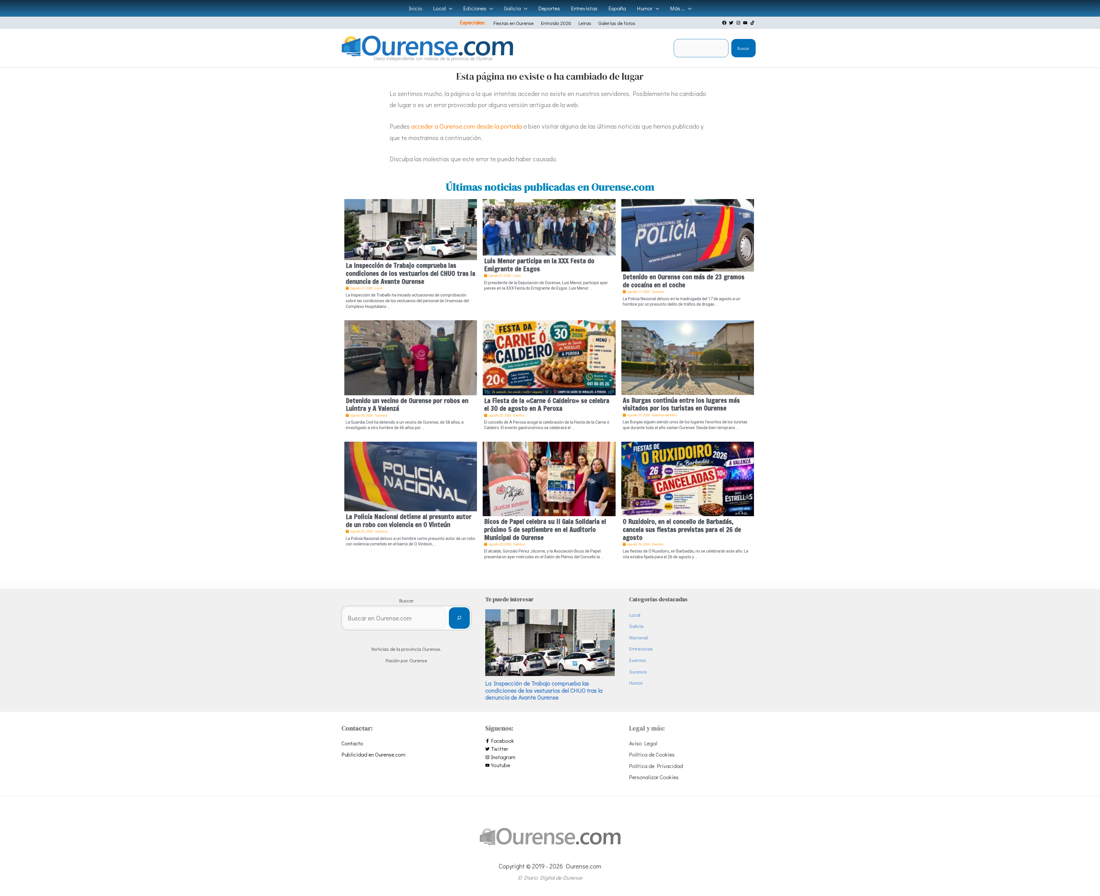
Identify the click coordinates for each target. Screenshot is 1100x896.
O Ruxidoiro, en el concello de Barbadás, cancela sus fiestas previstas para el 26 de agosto (682, 529)
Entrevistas (641, 648)
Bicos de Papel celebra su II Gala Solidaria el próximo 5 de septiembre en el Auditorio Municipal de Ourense (545, 529)
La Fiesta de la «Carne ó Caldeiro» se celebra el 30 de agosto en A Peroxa (546, 404)
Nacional (638, 637)
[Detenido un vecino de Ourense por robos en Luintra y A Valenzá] (410, 357)
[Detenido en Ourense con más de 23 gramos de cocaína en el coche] (687, 234)
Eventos (637, 660)
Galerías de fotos (616, 23)
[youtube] (746, 23)
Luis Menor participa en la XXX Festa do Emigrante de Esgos (539, 265)
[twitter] (732, 23)
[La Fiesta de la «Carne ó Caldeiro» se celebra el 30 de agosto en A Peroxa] (549, 357)
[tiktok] (753, 23)
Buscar (743, 48)
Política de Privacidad (656, 765)
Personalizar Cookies (654, 777)
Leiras (584, 23)
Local (634, 615)
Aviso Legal (643, 743)
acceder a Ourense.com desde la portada (466, 126)
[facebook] (725, 23)
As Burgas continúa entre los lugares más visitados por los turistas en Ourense (681, 404)
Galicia (636, 626)
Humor (636, 682)
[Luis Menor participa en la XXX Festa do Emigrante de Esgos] (549, 226)
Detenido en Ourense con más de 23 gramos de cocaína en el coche (684, 281)
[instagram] (739, 23)
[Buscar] (459, 618)
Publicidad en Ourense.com (373, 754)
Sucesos (638, 671)
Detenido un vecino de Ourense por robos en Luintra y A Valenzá (407, 404)
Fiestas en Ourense (513, 23)
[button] (449, 8)
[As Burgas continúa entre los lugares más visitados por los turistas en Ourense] (687, 357)
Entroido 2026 (556, 23)
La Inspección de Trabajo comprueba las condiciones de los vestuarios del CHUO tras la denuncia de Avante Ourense (410, 273)
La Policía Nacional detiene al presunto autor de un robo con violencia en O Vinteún (409, 520)
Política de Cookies (652, 754)
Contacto (352, 743)
